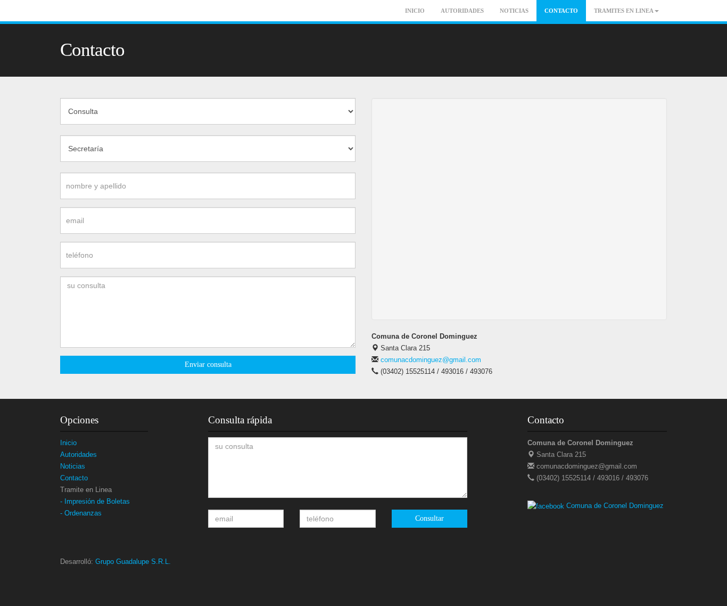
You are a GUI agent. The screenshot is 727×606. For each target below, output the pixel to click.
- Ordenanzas (81, 513)
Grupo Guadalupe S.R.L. (133, 562)
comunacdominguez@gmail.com (429, 360)
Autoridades (462, 10)
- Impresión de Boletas (95, 501)
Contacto (561, 10)
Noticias (514, 10)
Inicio (415, 10)
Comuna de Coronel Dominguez (615, 506)
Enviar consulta (208, 364)
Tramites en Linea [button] (624, 10)
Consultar (429, 518)
